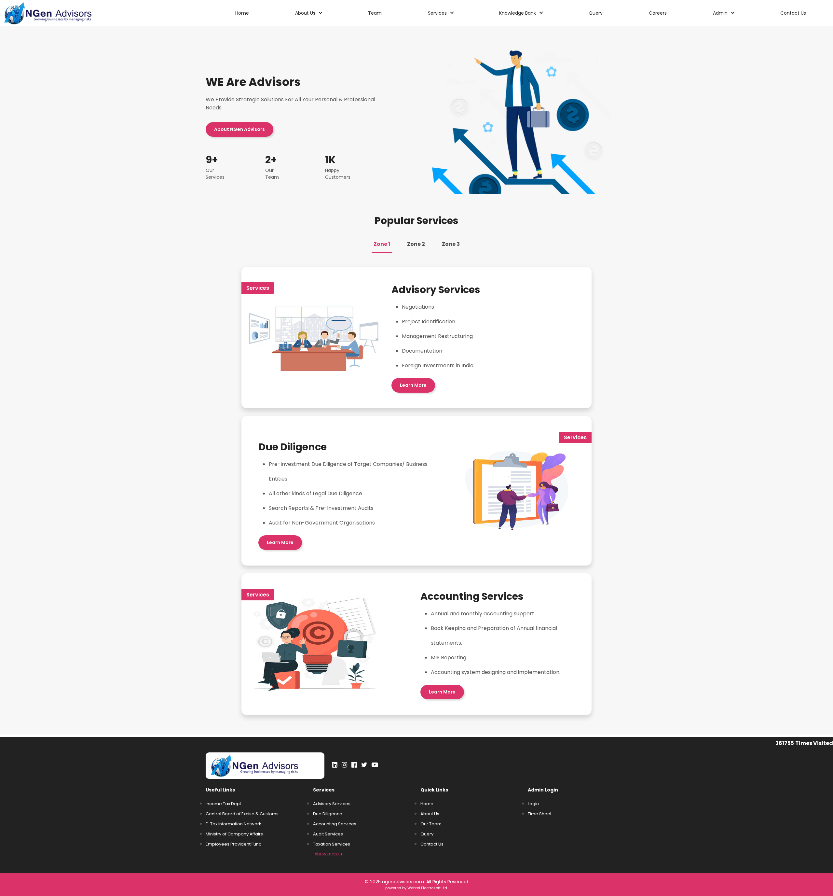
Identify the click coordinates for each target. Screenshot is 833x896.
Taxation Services (331, 844)
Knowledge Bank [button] (518, 13)
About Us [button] (306, 13)
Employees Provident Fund (234, 844)
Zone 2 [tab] (416, 244)
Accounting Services (334, 824)
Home (242, 13)
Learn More (413, 385)
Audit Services (328, 834)
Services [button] (438, 13)
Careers (658, 13)
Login (533, 804)
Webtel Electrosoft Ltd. (427, 887)
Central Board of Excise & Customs (242, 814)
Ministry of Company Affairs (234, 834)
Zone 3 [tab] (451, 244)
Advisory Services (331, 804)
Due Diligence (327, 814)
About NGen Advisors (239, 129)
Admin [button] (721, 13)
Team (375, 13)
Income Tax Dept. (224, 804)
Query (596, 13)
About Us (429, 814)
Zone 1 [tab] (382, 244)
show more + (329, 854)
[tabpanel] (416, 491)
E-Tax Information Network (233, 824)
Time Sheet (540, 814)
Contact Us (793, 13)
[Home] (61, 13)
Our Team (431, 824)
